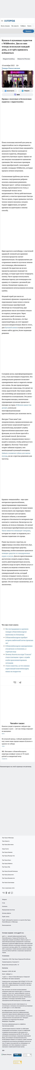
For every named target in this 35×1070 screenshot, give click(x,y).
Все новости (15, 26)
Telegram (4, 899)
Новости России (23, 59)
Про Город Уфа (6, 867)
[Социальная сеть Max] (17, 94)
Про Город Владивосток (8, 878)
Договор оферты (6, 913)
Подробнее (12, 1021)
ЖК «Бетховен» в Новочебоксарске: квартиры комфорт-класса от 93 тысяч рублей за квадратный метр (15, 754)
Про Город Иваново (7, 852)
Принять (28, 31)
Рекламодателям (6, 925)
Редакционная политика (8, 909)
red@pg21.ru (9, 974)
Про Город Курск (6, 860)
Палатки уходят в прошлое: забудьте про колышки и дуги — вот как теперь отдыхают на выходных (17, 729)
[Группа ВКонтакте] (9, 90)
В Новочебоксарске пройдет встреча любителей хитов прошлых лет (19, 640)
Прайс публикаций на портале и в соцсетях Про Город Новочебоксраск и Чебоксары (16, 920)
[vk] (15, 682)
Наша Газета (5, 849)
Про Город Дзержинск (8, 874)
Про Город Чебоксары (8, 837)
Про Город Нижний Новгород (10, 871)
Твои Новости (5, 841)
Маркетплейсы (9, 59)
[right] (33, 26)
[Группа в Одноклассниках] (6, 893)
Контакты (4, 906)
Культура (30, 26)
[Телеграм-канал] (25, 90)
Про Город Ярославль (8, 844)
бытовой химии (11, 327)
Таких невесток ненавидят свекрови (16, 531)
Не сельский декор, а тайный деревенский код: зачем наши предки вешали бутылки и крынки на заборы (17, 742)
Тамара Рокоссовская (11, 68)
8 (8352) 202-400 (12, 971)
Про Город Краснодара (8, 882)
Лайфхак (23, 26)
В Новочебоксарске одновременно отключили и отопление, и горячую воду (19, 649)
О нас (3, 903)
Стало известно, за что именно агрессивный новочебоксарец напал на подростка (18, 669)
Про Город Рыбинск (7, 863)
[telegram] (21, 682)
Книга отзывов (5, 26)
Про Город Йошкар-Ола (8, 855)
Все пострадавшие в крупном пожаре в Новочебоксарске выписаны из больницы (17, 632)
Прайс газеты (5, 916)
